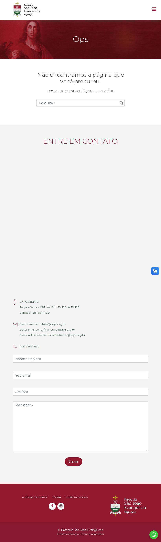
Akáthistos (97, 534)
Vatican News (77, 497)
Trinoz (84, 534)
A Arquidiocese (35, 497)
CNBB (56, 497)
